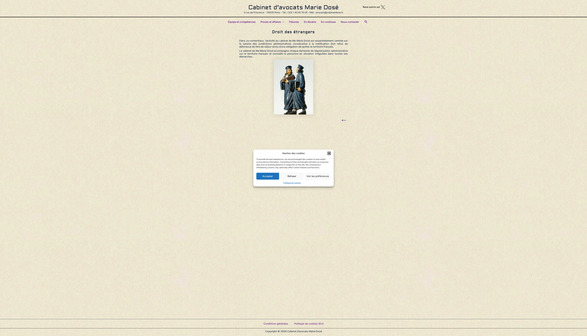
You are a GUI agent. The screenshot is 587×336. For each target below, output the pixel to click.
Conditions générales (276, 323)
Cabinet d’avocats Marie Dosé (293, 8)
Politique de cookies (292, 183)
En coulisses (328, 21)
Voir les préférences (317, 176)
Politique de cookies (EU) (309, 323)
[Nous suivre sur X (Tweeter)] (383, 7)
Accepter (267, 176)
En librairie (310, 21)
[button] (329, 153)
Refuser (292, 176)
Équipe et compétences (242, 21)
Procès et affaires (270, 21)
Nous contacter (350, 21)
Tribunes (294, 21)
